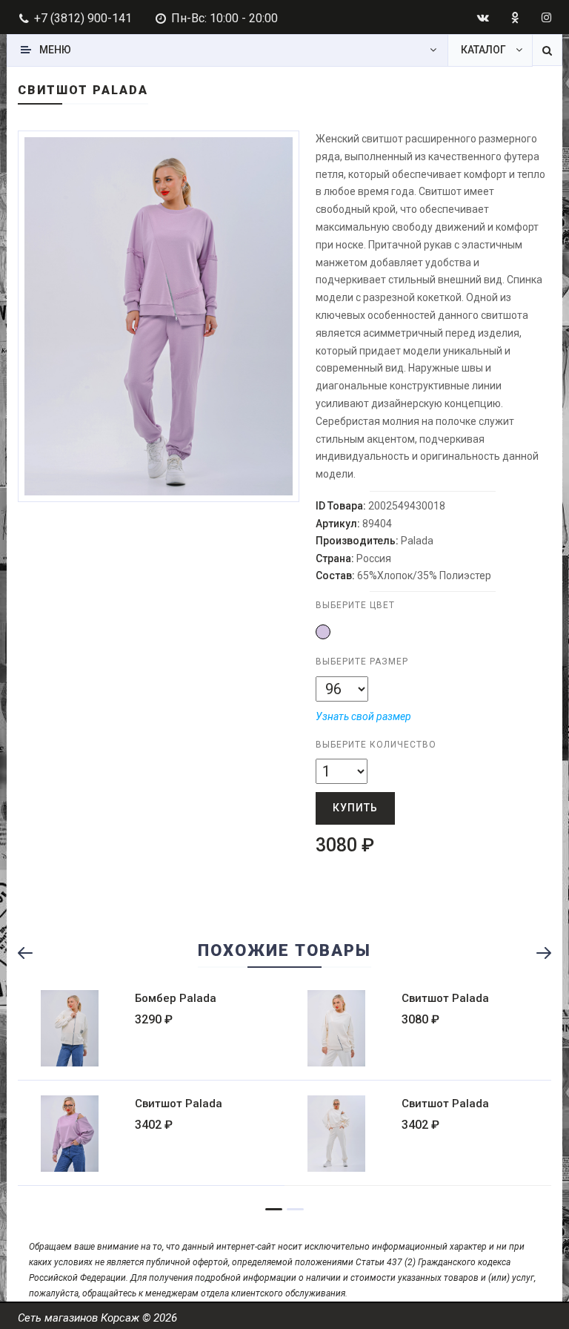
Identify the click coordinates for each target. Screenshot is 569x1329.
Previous (32, 953)
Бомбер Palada (175, 998)
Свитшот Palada (445, 998)
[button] (323, 631)
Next (537, 953)
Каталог (483, 50)
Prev (45, 302)
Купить (355, 808)
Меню (55, 50)
